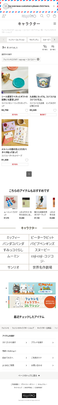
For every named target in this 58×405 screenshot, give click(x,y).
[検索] (42, 16)
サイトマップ (18, 388)
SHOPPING (28, 388)
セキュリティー (42, 384)
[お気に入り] (48, 16)
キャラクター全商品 (44, 328)
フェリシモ (5, 328)
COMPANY (38, 388)
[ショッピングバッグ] (55, 16)
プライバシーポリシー (28, 384)
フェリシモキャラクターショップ (23, 328)
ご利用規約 (15, 384)
